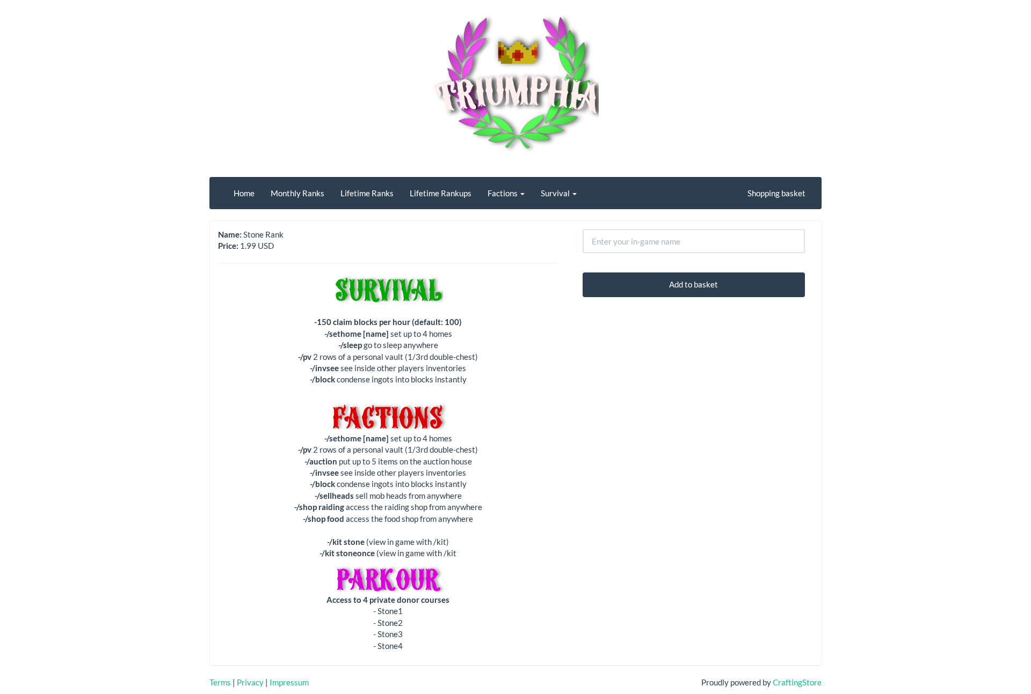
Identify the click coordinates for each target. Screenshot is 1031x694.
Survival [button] (556, 193)
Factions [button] (503, 193)
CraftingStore (797, 682)
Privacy (250, 682)
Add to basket (693, 284)
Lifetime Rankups (440, 193)
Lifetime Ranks (367, 193)
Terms (220, 682)
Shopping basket (776, 193)
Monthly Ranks (297, 193)
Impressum (289, 682)
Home (244, 193)
